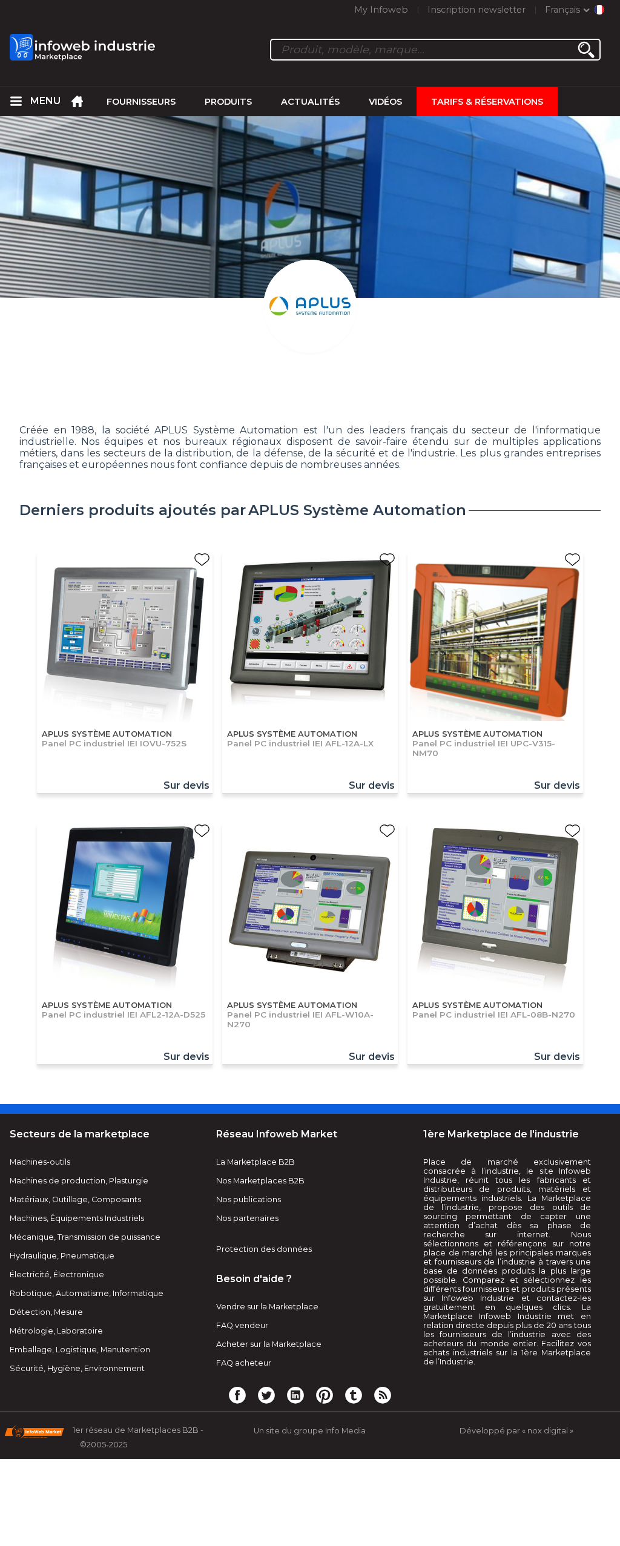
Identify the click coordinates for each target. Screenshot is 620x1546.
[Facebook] (237, 1394)
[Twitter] (266, 1394)
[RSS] (382, 1394)
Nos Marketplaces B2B (260, 1180)
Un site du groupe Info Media (310, 1430)
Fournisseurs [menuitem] (141, 101)
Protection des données (264, 1249)
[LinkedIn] (295, 1394)
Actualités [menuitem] (310, 101)
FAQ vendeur (242, 1325)
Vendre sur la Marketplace (267, 1306)
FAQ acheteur (243, 1362)
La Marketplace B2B (255, 1161)
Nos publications (248, 1199)
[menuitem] (15, 101)
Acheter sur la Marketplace (269, 1344)
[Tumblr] (353, 1394)
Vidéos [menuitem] (385, 101)
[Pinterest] (324, 1394)
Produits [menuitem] (228, 101)
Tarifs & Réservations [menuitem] (487, 101)
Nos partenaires (247, 1218)
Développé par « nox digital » (516, 1430)
